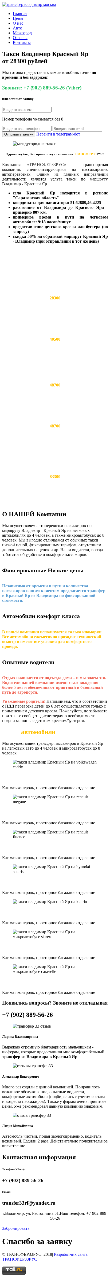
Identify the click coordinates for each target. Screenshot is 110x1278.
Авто (17, 28)
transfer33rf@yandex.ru (29, 1203)
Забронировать (15, 1228)
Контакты (22, 42)
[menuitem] (60, 13)
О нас (18, 23)
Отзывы (20, 37)
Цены (18, 18)
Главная (20, 13)
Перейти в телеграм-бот (58, 134)
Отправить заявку (18, 134)
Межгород (22, 33)
